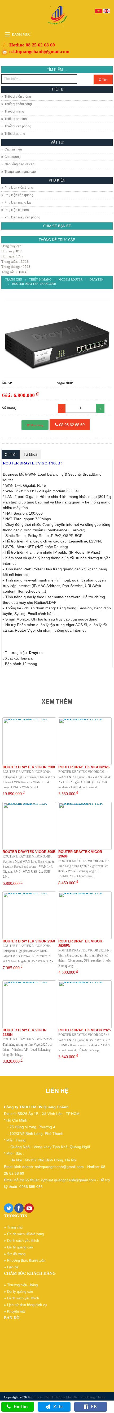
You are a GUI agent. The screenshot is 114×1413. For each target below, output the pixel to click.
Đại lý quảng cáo (20, 1247)
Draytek (96, 279)
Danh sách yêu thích (23, 1241)
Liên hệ (12, 1267)
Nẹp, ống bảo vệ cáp (19, 164)
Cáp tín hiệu (13, 149)
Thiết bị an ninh (16, 119)
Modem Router (70, 279)
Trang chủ (13, 279)
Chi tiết (10, 454)
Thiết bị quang (15, 134)
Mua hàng (36, 425)
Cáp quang (13, 157)
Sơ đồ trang (16, 1254)
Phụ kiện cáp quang (19, 195)
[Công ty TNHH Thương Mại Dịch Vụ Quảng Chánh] (57, 16)
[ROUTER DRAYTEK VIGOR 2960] (29, 915)
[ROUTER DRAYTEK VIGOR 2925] (85, 1004)
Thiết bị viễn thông (18, 96)
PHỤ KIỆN (57, 180)
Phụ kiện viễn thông (19, 187)
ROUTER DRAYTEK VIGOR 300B (34, 283)
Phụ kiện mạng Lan (19, 202)
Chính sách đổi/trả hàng (25, 1234)
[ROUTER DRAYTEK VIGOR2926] (85, 741)
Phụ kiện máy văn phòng (22, 217)
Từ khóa (30, 454)
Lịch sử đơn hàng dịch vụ (27, 1305)
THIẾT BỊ (57, 89)
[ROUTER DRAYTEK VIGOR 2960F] (85, 826)
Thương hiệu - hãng (22, 1285)
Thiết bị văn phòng (18, 126)
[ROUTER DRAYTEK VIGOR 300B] (57, 338)
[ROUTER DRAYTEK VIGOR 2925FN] (85, 915)
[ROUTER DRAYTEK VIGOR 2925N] (29, 1004)
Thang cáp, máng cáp (20, 172)
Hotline (21, 1406)
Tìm (104, 79)
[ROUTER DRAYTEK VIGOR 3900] (29, 741)
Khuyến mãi (16, 1311)
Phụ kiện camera (17, 210)
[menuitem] (13, 279)
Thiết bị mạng (14, 111)
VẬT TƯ (57, 142)
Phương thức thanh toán (26, 1261)
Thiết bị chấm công (18, 104)
